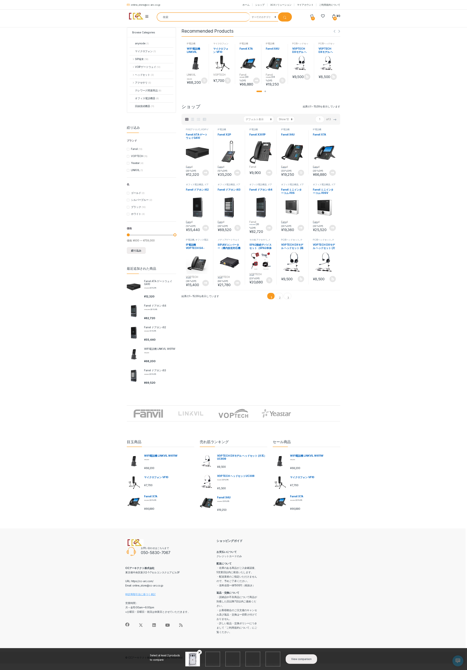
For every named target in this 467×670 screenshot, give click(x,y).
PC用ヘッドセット (290, 239)
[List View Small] (204, 119)
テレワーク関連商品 (291, 240)
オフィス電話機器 (194, 184)
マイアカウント (305, 4)
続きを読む (256, 81)
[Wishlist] (323, 16)
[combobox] (203, 17)
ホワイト (136, 213)
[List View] (198, 119)
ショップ (260, 4)
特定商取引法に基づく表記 (140, 594)
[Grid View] (186, 119)
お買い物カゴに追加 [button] (204, 81)
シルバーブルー (140, 199)
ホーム (246, 4)
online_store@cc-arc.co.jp (145, 4)
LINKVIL (191, 74)
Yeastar (135, 162)
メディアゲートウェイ (228, 239)
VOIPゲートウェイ (147, 66)
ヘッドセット (144, 74)
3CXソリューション (281, 4)
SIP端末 (141, 59)
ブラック (136, 206)
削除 (199, 652)
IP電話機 (191, 43)
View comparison (301, 659)
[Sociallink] (127, 625)
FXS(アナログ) (193, 129)
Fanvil (243, 74)
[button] (259, 91)
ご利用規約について (329, 4)
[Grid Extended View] (192, 119)
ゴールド (136, 192)
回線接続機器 (144, 106)
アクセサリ (143, 82)
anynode (141, 43)
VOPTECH (219, 74)
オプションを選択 (307, 77)
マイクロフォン (220, 43)
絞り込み (136, 250)
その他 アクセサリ (258, 239)
